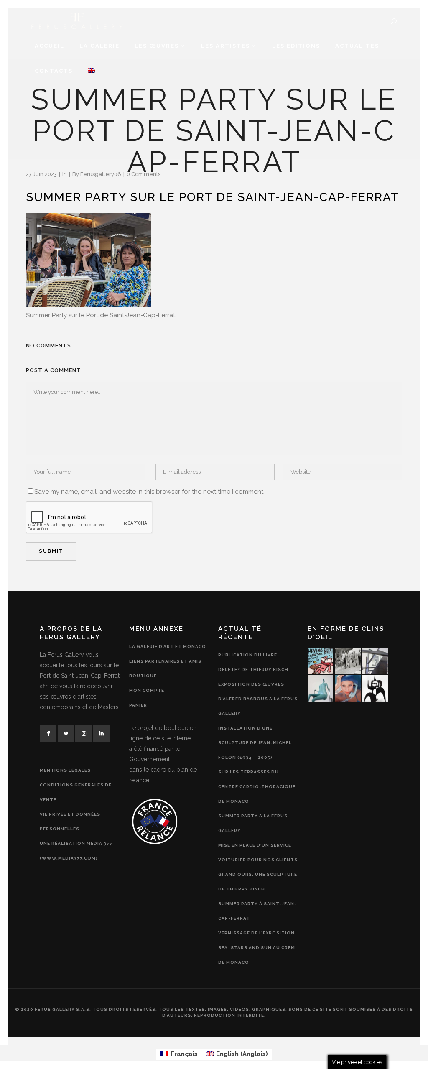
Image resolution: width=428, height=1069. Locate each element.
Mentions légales (65, 770)
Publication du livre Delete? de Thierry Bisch (253, 662)
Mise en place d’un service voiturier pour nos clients (258, 852)
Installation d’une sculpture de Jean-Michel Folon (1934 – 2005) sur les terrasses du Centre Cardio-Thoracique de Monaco (257, 765)
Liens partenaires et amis (165, 661)
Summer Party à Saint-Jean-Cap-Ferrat (257, 911)
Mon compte (146, 690)
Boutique (143, 676)
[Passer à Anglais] (91, 71)
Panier (138, 705)
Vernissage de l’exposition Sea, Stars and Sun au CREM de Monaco (256, 947)
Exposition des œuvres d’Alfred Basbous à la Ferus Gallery (258, 699)
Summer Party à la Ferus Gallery (253, 823)
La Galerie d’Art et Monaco (167, 646)
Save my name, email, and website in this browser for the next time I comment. (149, 491)
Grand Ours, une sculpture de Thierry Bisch (257, 881)
